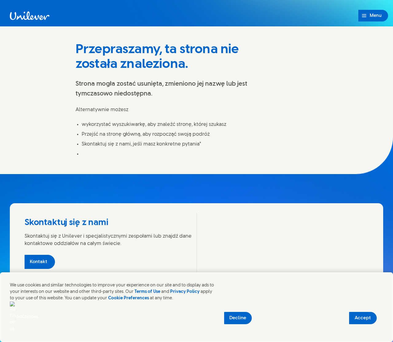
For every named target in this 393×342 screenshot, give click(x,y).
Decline (237, 318)
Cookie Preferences (128, 298)
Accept (363, 318)
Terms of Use (147, 292)
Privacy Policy (185, 292)
